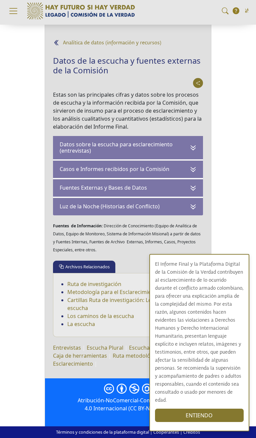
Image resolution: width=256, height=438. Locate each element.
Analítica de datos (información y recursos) (112, 43)
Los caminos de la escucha (100, 316)
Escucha (139, 347)
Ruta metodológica (137, 355)
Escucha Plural (105, 347)
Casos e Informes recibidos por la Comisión (114, 169)
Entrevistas (67, 347)
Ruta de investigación (94, 284)
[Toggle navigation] (13, 11)
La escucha (81, 324)
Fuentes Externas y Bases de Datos (103, 187)
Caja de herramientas (80, 355)
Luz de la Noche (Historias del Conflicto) (110, 206)
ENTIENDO (199, 415)
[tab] (84, 267)
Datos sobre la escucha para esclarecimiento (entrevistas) (116, 147)
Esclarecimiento (73, 363)
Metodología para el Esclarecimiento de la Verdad (130, 292)
